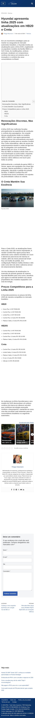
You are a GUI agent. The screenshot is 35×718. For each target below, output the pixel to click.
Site (4, 564)
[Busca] (32, 3)
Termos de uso (6, 702)
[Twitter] (18, 490)
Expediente (5, 700)
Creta (6, 116)
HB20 (6, 111)
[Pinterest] (16, 490)
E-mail (5, 557)
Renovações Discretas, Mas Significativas (16, 104)
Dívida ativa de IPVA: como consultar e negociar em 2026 (17, 677)
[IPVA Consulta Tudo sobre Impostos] (13, 3)
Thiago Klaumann (8, 33)
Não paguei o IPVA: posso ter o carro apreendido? (15, 685)
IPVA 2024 (4, 13)
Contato (14, 702)
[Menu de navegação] (3, 3)
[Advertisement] (17, 81)
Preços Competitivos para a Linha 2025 (15, 109)
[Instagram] (14, 490)
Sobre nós (13, 700)
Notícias (10, 13)
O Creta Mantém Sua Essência (12, 106)
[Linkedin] (23, 490)
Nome (5, 550)
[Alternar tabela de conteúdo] (33, 101)
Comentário (6, 571)
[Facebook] (11, 490)
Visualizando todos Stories (26, 422)
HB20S (6, 113)
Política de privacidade (24, 700)
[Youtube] (21, 490)
